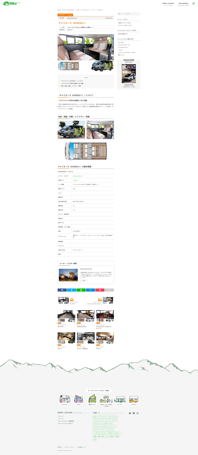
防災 (95, 439)
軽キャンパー (121, 55)
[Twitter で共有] (71, 290)
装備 (95, 436)
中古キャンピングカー (114, 433)
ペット (103, 430)
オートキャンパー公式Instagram (138, 413)
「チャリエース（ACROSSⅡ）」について (72, 81)
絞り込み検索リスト (123, 34)
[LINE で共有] (81, 290)
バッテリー (96, 430)
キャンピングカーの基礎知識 (66, 421)
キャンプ (96, 420)
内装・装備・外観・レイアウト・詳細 (71, 86)
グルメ (110, 423)
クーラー (102, 420)
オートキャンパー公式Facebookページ (134, 413)
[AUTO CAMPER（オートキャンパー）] (12, 3)
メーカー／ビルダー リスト (125, 25)
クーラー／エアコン (112, 420)
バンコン (69, 15)
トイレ (113, 426)
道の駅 (117, 436)
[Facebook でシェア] (62, 290)
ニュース (61, 416)
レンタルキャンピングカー (100, 433)
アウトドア (103, 416)
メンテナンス (110, 430)
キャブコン (121, 42)
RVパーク (96, 416)
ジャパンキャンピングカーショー (102, 426)
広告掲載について (81, 447)
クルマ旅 (104, 423)
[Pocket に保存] (99, 290)
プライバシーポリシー (69, 447)
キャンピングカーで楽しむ (66, 423)
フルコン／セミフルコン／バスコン (127, 52)
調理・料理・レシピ (103, 436)
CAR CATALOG (183, 4)
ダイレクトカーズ (72, 18)
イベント (61, 418)
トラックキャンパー (123, 47)
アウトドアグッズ (112, 416)
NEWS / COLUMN (168, 4)
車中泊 (111, 436)
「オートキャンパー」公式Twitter (130, 413)
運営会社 (60, 447)
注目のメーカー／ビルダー (124, 23)
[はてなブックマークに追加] (90, 290)
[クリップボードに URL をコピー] (109, 290)
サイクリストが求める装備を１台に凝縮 (72, 83)
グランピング (97, 423)
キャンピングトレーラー (124, 45)
